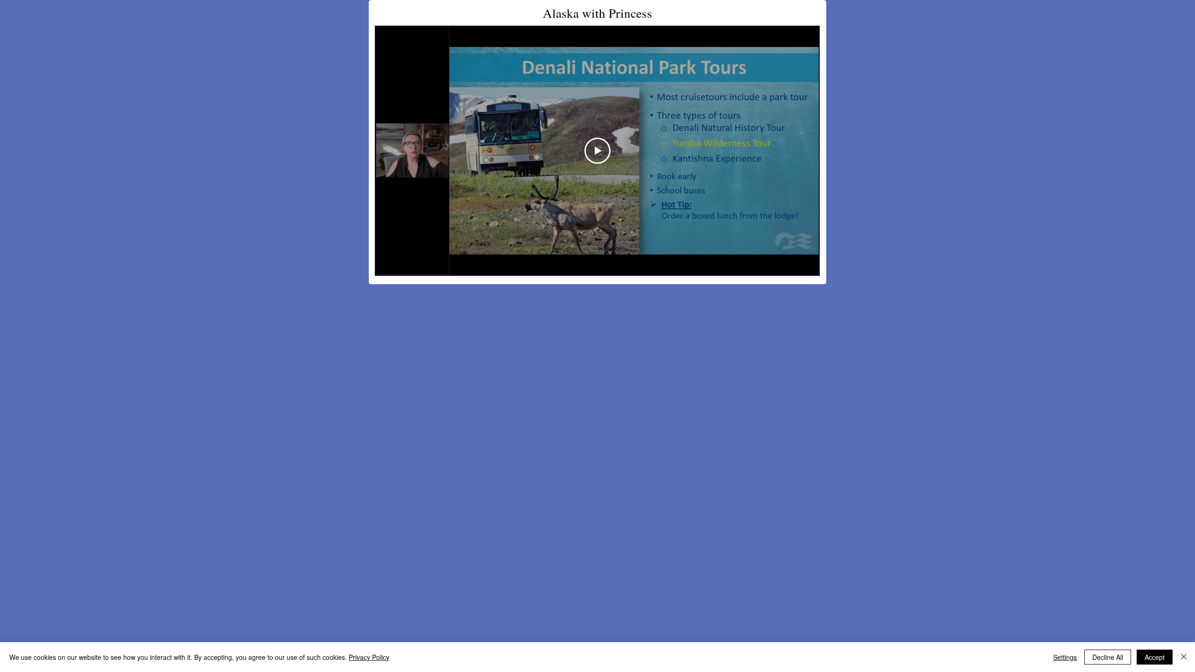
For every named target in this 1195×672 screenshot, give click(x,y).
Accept (1155, 657)
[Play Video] (597, 151)
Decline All (1107, 657)
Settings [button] (1065, 657)
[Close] (1183, 657)
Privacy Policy (369, 657)
